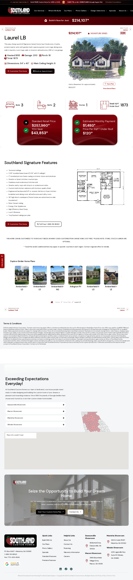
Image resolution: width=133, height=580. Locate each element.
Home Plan (67, 302)
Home (57, 302)
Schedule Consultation (113, 2)
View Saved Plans (109, 88)
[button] (121, 33)
